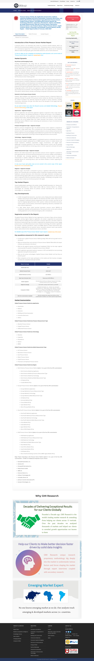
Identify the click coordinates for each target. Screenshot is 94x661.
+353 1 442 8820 (76, 635)
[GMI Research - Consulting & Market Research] (20, 5)
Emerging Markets (17, 638)
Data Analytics (16, 636)
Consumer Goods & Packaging (72, 140)
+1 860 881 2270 (74, 634)
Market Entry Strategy (68, 5)
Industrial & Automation (71, 155)
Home (15, 10)
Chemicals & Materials (71, 137)
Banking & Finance (70, 133)
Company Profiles (17, 641)
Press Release (62, 1)
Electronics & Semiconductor (72, 142)
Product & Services (51, 5)
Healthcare (68, 149)
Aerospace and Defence (71, 124)
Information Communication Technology (72, 152)
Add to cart (73, 57)
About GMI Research (55, 1)
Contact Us (72, 1)
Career (67, 1)
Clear (77, 38)
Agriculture (68, 130)
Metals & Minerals (70, 157)
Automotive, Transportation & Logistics (72, 127)
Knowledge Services (17, 634)
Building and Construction (36, 635)
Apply (49, 637)
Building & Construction (71, 135)
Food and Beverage (70, 147)
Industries (77, 5)
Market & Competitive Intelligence (20, 631)
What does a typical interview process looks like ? (54, 632)
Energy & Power (69, 144)
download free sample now (72, 18)
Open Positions (51, 635)
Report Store (59, 5)
